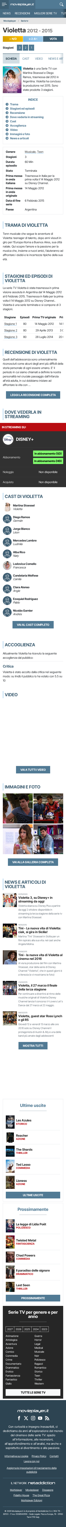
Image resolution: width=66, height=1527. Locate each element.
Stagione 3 (10, 337)
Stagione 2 (10, 330)
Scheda (11, 58)
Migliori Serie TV (45, 13)
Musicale (30, 151)
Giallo (9, 1383)
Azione (9, 1348)
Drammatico (12, 1367)
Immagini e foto (20, 134)
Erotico (9, 1371)
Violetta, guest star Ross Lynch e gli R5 (40, 1018)
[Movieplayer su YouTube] (40, 1418)
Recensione (17, 113)
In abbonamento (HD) (48, 461)
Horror (38, 1340)
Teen (40, 151)
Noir (36, 1356)
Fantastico (11, 1379)
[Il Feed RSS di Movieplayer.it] (47, 1418)
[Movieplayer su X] (26, 1418)
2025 (27, 1329)
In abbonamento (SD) (48, 453)
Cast (25, 58)
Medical (38, 1348)
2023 (44, 1329)
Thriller (38, 1379)
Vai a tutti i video (33, 769)
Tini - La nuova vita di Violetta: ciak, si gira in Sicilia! (39, 930)
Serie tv (24, 20)
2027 (10, 1329)
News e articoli (19, 138)
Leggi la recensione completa (33, 395)
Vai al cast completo (33, 624)
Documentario (13, 1364)
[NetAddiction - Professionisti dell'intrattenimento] (41, 1483)
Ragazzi (38, 1364)
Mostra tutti (33, 1045)
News (7, 13)
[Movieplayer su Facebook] (19, 1418)
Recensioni (22, 13)
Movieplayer (10, 20)
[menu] (4, 4)
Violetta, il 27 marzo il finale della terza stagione (37, 987)
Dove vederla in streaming (27, 117)
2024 (36, 1329)
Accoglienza (18, 125)
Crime (9, 1359)
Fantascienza (13, 1375)
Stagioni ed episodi (22, 108)
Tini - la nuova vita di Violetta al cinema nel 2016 (40, 957)
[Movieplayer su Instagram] (33, 1418)
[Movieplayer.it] (22, 4)
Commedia (12, 1356)
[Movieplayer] (33, 1410)
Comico (10, 1352)
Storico (38, 1371)
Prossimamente (33, 1298)
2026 (18, 1329)
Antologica (11, 1340)
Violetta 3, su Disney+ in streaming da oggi (35, 899)
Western (39, 1383)
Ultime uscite (33, 1195)
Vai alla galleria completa (33, 862)
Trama (14, 104)
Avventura (11, 1344)
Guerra (38, 1336)
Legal (37, 1344)
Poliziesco (39, 1359)
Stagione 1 (10, 324)
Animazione (12, 1336)
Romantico (40, 1367)
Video (39, 58)
